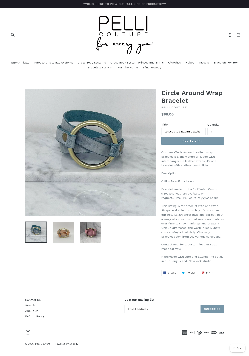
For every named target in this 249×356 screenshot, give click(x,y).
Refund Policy (34, 316)
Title (164, 124)
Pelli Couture (42, 343)
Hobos (189, 62)
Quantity (213, 124)
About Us (31, 311)
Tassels (204, 62)
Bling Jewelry (152, 67)
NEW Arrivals (20, 62)
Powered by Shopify (66, 343)
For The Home (128, 67)
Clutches (174, 62)
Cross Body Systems (92, 62)
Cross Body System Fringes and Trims (137, 62)
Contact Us (33, 300)
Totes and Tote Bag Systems (53, 62)
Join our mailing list (139, 299)
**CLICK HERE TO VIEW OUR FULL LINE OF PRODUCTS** (124, 4)
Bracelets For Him (100, 67)
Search (30, 305)
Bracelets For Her (225, 62)
